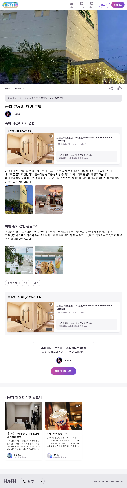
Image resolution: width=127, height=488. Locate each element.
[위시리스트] (51, 136)
